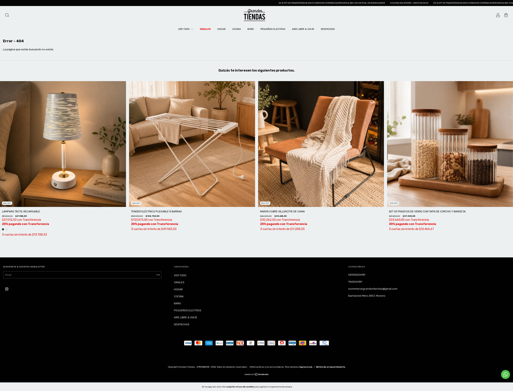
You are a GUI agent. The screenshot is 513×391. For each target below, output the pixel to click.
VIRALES (205, 29)
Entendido (303, 387)
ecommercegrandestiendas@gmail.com (372, 288)
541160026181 (356, 274)
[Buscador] (7, 15)
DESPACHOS (328, 29)
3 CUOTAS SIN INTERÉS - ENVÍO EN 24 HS (355, 3)
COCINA (236, 29)
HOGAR (221, 29)
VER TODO (184, 29)
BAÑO (250, 29)
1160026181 (355, 281)
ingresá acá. (306, 367)
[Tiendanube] (256, 375)
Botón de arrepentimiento (330, 367)
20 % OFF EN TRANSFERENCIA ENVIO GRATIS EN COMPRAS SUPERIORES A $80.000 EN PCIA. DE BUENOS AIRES (278, 3)
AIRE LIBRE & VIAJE (303, 29)
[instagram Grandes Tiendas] (6, 289)
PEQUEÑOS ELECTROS (273, 29)
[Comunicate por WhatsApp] (505, 374)
